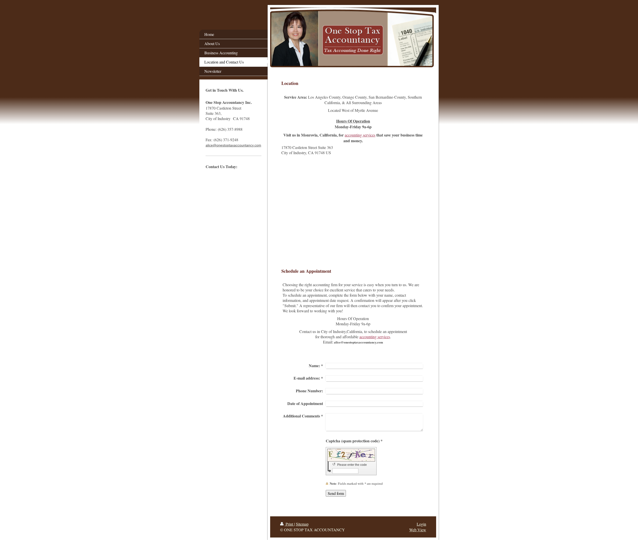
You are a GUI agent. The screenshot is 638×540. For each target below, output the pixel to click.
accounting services (360, 134)
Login (421, 524)
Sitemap (302, 524)
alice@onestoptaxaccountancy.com (233, 145)
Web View (417, 529)
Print (289, 524)
